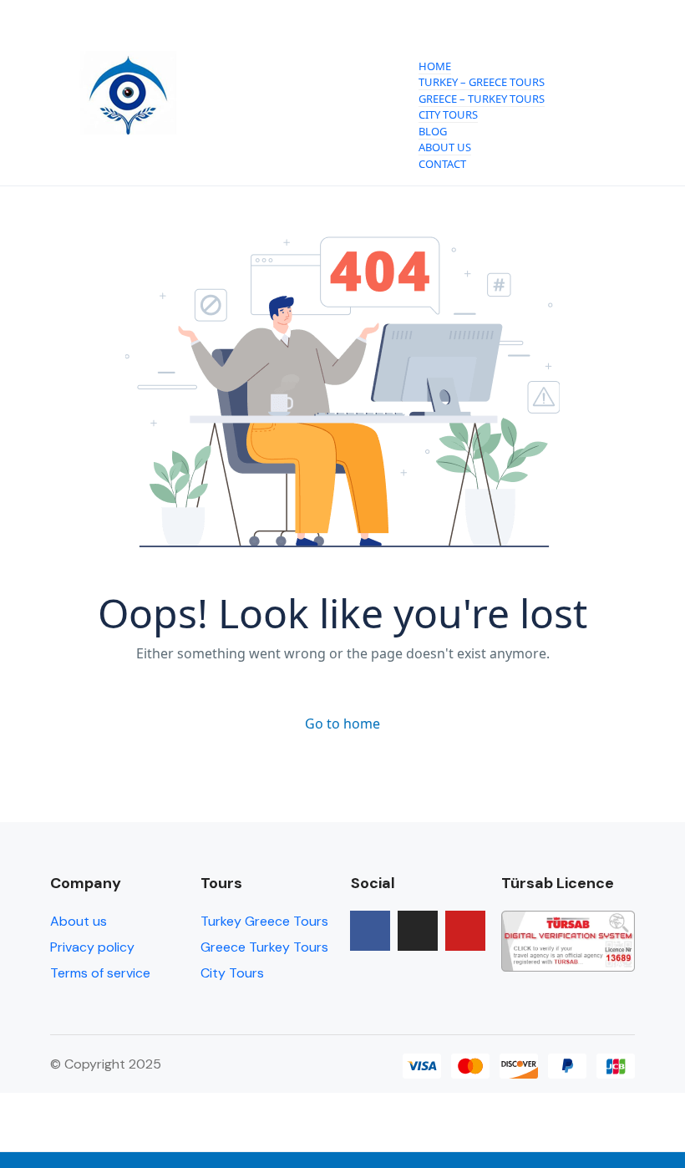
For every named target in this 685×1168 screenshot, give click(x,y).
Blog (433, 131)
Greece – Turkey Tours (482, 98)
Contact (442, 163)
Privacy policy (92, 947)
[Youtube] (465, 931)
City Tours (448, 114)
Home (435, 66)
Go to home (342, 723)
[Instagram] (418, 931)
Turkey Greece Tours (264, 921)
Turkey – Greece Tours (482, 81)
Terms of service (100, 973)
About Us (445, 147)
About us (78, 921)
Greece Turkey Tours (264, 947)
